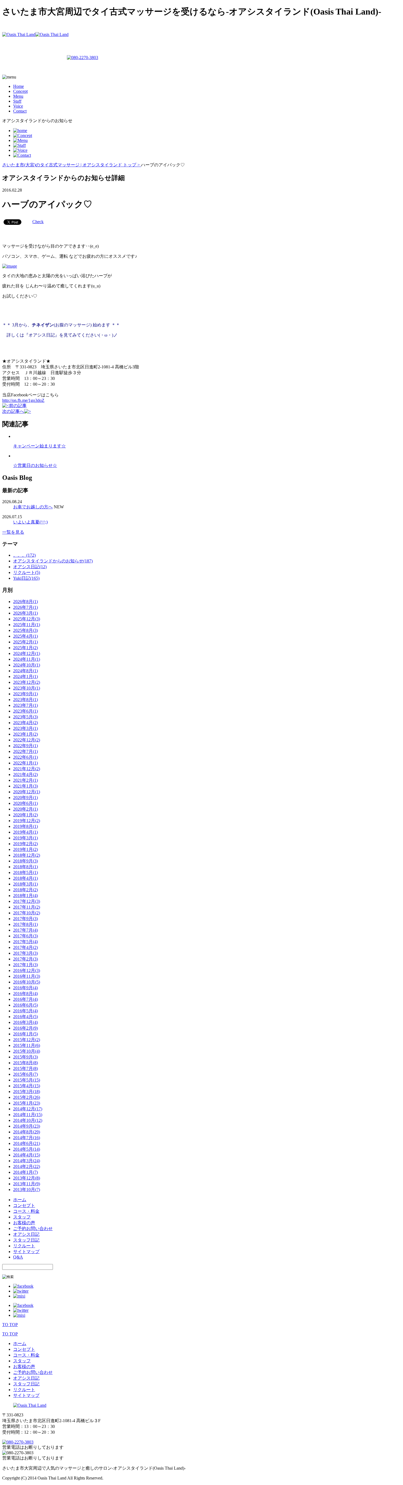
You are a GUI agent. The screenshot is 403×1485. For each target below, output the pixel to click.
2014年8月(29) (26, 1132)
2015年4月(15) (26, 1085)
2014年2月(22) (26, 1166)
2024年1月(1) (25, 676)
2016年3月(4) (25, 1022)
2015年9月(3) (25, 1057)
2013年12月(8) (26, 1178)
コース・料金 (26, 1211)
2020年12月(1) (26, 791)
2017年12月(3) (26, 901)
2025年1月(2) (25, 647)
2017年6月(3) (25, 936)
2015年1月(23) (26, 1103)
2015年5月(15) (26, 1080)
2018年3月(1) (25, 884)
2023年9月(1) (25, 693)
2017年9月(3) (25, 918)
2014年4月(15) (26, 1155)
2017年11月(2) (26, 907)
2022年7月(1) (25, 751)
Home (18, 86)
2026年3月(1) (25, 613)
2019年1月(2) (25, 849)
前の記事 (18, 405)
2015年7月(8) (25, 1068)
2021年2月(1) (25, 780)
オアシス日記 (26, 1234)
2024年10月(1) (26, 665)
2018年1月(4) (25, 895)
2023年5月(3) (25, 717)
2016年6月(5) (25, 1005)
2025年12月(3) (26, 619)
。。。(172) (24, 555)
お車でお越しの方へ (33, 507)
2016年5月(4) (25, 1010)
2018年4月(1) (25, 878)
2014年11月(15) (27, 1114)
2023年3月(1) (25, 728)
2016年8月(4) (25, 993)
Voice (18, 106)
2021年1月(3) (25, 786)
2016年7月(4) (25, 999)
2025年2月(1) (25, 642)
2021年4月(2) (25, 774)
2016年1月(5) (25, 1034)
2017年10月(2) (26, 912)
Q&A (18, 1257)
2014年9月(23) (26, 1126)
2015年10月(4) (26, 1051)
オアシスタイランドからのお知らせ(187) (53, 561)
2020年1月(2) (25, 814)
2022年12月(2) (26, 740)
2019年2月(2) (25, 843)
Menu (18, 96)
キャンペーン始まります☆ (39, 446)
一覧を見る (13, 532)
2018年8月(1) (25, 866)
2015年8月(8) (25, 1062)
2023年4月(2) (25, 722)
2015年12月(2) (26, 1039)
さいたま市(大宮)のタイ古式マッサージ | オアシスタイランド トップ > (71, 164)
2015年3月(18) (26, 1091)
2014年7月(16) (26, 1137)
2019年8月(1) (25, 826)
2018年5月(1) (25, 872)
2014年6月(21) (26, 1143)
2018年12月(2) (26, 855)
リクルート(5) (26, 572)
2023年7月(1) (25, 705)
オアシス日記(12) (30, 566)
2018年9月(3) (25, 861)
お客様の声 (24, 1222)
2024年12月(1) (26, 653)
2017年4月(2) (25, 947)
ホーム (19, 1199)
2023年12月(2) (26, 682)
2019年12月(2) (26, 820)
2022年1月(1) (25, 763)
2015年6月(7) (25, 1074)
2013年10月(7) (26, 1189)
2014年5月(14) (26, 1149)
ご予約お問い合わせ (33, 1228)
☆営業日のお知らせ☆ (35, 465)
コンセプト (24, 1205)
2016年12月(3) (26, 970)
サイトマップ (26, 1251)
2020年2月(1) (25, 809)
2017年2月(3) (25, 959)
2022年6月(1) (25, 757)
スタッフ (22, 1217)
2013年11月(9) (26, 1183)
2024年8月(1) (25, 670)
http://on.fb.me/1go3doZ (23, 400)
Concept (20, 91)
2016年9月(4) (25, 987)
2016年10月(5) (26, 982)
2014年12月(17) (27, 1108)
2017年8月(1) (25, 924)
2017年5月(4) (25, 941)
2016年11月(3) (26, 976)
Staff (17, 101)
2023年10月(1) (26, 688)
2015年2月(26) (26, 1097)
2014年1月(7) (25, 1172)
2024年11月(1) (26, 659)
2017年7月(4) (25, 930)
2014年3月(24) (26, 1160)
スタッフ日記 (26, 1240)
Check (38, 221)
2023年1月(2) (25, 734)
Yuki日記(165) (26, 578)
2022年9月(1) (25, 745)
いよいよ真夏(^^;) (30, 522)
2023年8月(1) (25, 699)
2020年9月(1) (25, 797)
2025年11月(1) (26, 624)
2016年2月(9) (25, 1028)
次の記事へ (13, 411)
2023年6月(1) (25, 711)
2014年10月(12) (27, 1120)
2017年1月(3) (25, 964)
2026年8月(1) (25, 601)
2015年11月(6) (26, 1045)
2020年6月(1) (25, 803)
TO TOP (10, 1324)
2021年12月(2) (26, 768)
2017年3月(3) (25, 953)
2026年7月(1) (25, 607)
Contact (20, 111)
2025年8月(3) (25, 630)
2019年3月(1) (25, 838)
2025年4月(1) (25, 636)
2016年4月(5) (25, 1016)
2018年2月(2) (25, 889)
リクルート (24, 1245)
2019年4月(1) (25, 832)
